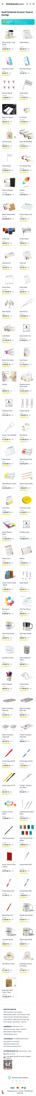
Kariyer (20, 1031)
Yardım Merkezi (7, 1019)
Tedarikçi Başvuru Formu (10, 1034)
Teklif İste (23, 1022)
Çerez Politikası (7, 1022)
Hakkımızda (16, 1019)
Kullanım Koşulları (8, 1017)
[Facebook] (12, 1081)
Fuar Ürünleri (15, 1041)
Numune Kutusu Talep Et (10, 1031)
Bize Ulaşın (23, 1019)
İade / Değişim (18, 1012)
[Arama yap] (27, 4)
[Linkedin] (20, 1081)
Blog (28, 1019)
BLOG (21, 1026)
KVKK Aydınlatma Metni (9, 1014)
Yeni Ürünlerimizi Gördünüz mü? (12, 1046)
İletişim (18, 1029)
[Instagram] (24, 1081)
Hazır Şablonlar (7, 1041)
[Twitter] (16, 1080)
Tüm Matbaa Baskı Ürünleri (21, 1038)
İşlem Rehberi (16, 1022)
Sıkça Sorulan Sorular (9, 1029)
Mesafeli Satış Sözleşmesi (21, 1017)
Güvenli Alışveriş (21, 1014)
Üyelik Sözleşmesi (8, 1012)
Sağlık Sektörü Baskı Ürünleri (11, 1044)
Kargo (28, 1014)
